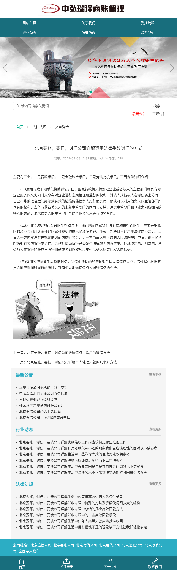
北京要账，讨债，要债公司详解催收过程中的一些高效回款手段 (67, 515)
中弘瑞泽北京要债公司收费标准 (43, 393)
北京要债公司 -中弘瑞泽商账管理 (44, 418)
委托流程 (148, 23)
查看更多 (155, 374)
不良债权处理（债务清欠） (40, 399)
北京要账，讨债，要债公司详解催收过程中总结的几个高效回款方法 (71, 509)
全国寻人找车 (29, 551)
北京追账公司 (132, 545)
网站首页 (29, 23)
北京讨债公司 (86, 545)
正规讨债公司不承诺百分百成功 (43, 387)
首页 (20, 127)
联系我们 (148, 32)
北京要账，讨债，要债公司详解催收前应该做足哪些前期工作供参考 (71, 460)
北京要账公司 (63, 545)
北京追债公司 (40, 545)
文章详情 (62, 127)
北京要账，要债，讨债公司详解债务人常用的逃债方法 (68, 352)
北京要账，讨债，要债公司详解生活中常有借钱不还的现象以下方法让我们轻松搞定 (83, 527)
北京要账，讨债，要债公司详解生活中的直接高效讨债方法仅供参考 (71, 497)
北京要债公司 (109, 545)
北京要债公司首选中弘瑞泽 (40, 411)
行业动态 (29, 32)
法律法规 (88, 32)
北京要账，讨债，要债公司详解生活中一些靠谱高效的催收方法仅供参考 (74, 454)
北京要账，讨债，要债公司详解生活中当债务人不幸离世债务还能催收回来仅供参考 (83, 472)
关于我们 (88, 23)
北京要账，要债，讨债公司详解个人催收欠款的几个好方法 (72, 362)
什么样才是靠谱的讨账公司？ (41, 405)
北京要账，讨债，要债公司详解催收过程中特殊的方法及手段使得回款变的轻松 (79, 503)
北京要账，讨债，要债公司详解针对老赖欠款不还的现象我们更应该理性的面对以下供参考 (88, 448)
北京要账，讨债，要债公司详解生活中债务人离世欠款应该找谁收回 (71, 521)
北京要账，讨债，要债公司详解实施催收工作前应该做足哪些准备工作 (72, 442)
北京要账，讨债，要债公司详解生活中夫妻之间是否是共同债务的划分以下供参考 (81, 466)
